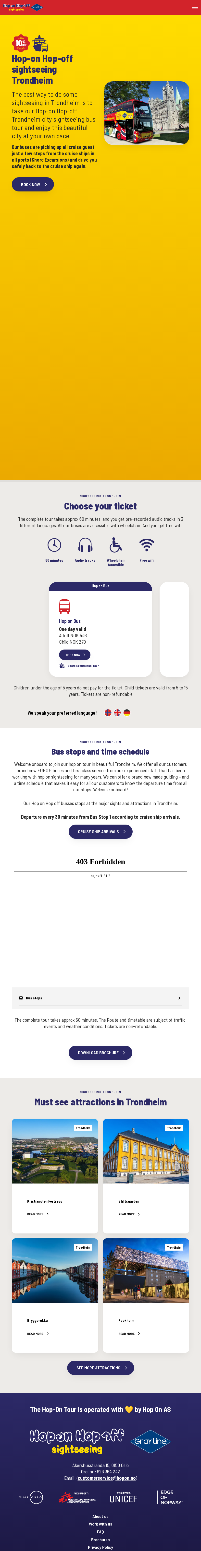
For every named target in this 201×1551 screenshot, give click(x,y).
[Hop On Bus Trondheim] (100, 629)
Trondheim (83, 1128)
